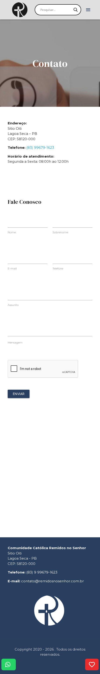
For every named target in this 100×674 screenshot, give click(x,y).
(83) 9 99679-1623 (41, 572)
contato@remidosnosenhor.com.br (52, 581)
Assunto (13, 305)
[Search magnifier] (75, 9)
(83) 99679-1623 (40, 147)
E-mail (12, 268)
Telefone (58, 268)
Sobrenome (60, 232)
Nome (12, 232)
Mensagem (15, 342)
